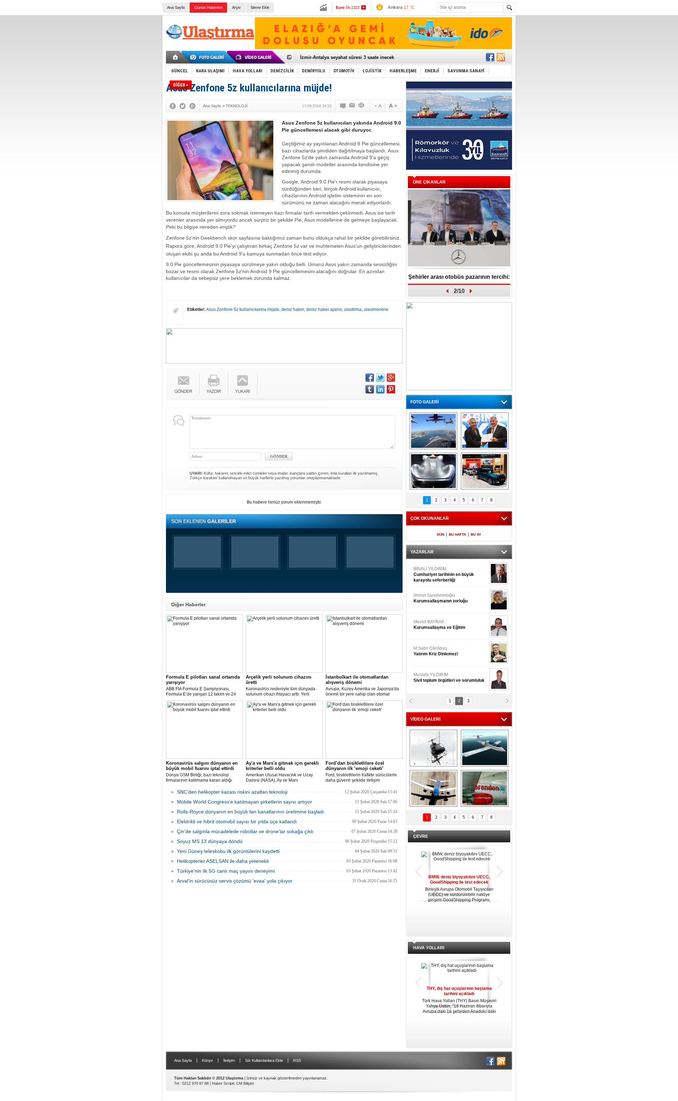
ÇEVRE (420, 836)
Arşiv (236, 7)
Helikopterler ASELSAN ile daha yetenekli (223, 861)
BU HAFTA (457, 534)
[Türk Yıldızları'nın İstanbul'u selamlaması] (433, 431)
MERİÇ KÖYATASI (431, 651)
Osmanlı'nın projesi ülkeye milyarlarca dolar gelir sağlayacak (367, 57)
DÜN (440, 534)
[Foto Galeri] (208, 57)
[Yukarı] (242, 384)
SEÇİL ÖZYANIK (429, 598)
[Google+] (192, 106)
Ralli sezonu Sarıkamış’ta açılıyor (459, 277)
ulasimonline (376, 309)
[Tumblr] (369, 389)
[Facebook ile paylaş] (490, 57)
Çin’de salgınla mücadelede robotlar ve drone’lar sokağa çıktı (245, 831)
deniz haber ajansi (324, 309)
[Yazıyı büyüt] (393, 106)
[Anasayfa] (175, 57)
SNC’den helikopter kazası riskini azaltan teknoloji (232, 792)
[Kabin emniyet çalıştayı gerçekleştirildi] (485, 431)
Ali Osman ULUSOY (433, 571)
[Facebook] (173, 106)
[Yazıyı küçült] (377, 106)
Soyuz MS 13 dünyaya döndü (210, 841)
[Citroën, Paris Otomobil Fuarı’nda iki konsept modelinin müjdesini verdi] (485, 471)
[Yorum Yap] (343, 106)
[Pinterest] (391, 389)
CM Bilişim (245, 1083)
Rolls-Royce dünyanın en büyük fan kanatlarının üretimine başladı (250, 811)
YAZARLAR (422, 551)
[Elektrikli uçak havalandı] (485, 748)
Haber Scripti (223, 1083)
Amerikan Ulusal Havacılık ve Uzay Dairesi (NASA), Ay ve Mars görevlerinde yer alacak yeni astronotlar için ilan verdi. (284, 771)
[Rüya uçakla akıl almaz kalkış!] (433, 788)
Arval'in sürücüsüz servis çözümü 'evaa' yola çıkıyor (234, 881)
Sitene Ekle (259, 7)
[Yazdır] (361, 106)
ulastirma (353, 309)
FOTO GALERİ (424, 401)
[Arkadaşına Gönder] (352, 106)
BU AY (476, 534)
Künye (207, 1060)
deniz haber (292, 309)
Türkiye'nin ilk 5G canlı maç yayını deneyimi (226, 871)
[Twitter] (182, 106)
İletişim (229, 1060)
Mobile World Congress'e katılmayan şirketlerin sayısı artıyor (244, 802)
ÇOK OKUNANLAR (429, 518)
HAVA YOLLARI (428, 947)
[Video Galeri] (254, 57)
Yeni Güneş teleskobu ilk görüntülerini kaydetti (228, 851)
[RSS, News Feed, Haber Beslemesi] (500, 57)
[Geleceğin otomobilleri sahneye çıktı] (433, 471)
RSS (297, 1060)
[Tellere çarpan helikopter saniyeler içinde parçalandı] (433, 748)
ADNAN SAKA (435, 624)
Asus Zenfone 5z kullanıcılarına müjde (242, 309)
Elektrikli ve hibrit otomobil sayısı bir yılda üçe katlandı (237, 821)
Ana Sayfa (176, 7)
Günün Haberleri (208, 7)
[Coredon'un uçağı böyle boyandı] (485, 788)
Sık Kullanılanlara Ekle (264, 1060)
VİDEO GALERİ (425, 719)
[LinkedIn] (380, 389)
